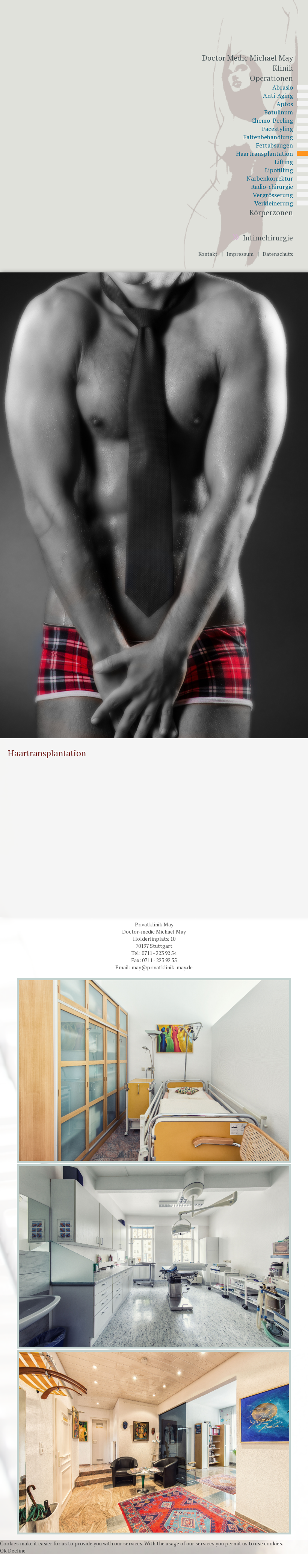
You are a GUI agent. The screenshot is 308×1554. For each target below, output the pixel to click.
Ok (3, 1550)
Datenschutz (278, 253)
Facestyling (277, 129)
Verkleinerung (273, 203)
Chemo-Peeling (272, 120)
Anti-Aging (278, 95)
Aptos (284, 104)
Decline (17, 1550)
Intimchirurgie (266, 238)
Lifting (284, 162)
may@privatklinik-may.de (162, 967)
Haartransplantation (264, 153)
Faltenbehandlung (268, 137)
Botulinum (278, 112)
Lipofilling (279, 170)
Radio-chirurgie (272, 186)
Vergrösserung (273, 195)
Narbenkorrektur (269, 178)
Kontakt (207, 253)
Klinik (283, 68)
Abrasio (282, 87)
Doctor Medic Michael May (247, 58)
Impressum (240, 253)
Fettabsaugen (274, 145)
